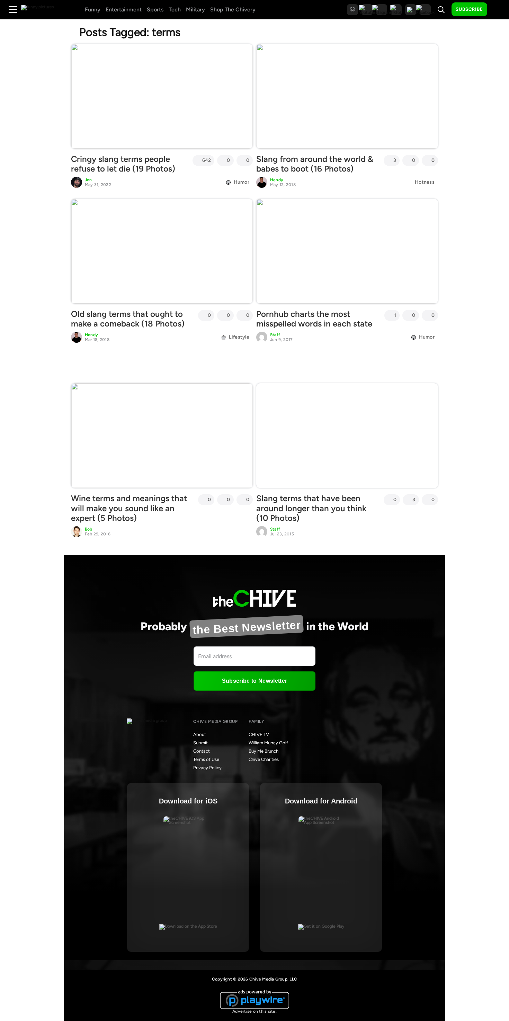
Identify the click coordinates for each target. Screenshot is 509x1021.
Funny (92, 9)
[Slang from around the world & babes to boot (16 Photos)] (347, 96)
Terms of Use (206, 759)
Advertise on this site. (254, 1011)
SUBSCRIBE (469, 9)
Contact (201, 751)
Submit (200, 742)
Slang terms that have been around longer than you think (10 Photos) (311, 508)
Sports (155, 9)
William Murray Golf (268, 742)
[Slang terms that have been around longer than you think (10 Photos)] (347, 435)
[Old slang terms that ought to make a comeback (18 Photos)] (162, 251)
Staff (275, 334)
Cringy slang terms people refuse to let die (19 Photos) (123, 164)
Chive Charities (264, 759)
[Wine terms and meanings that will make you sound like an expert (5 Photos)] (162, 435)
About (199, 734)
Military (195, 9)
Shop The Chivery (233, 9)
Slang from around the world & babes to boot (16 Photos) (314, 164)
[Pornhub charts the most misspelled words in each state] (347, 251)
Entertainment (124, 9)
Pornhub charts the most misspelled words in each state (314, 319)
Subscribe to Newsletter (254, 681)
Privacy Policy (207, 767)
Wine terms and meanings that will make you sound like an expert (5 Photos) (129, 508)
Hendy (276, 179)
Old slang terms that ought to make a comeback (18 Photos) (128, 319)
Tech (175, 9)
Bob (88, 529)
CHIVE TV (259, 734)
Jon (88, 179)
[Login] (499, 9)
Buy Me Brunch (263, 751)
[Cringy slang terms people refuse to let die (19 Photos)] (162, 96)
